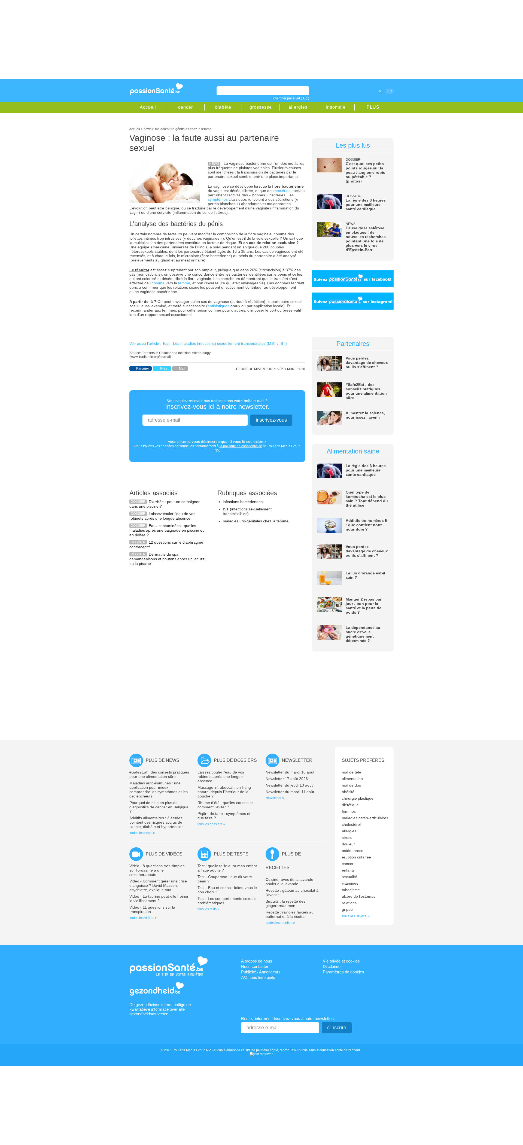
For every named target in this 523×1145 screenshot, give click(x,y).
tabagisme (351, 890)
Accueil (148, 107)
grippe (347, 909)
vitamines (350, 883)
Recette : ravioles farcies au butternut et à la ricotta (290, 914)
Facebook (349, 91)
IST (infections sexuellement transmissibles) (247, 511)
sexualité (349, 877)
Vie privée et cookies (341, 961)
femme (184, 283)
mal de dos (351, 785)
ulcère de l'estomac (358, 896)
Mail (182, 368)
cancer (185, 107)
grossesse (261, 107)
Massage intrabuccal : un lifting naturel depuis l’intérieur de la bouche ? (224, 791)
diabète (223, 107)
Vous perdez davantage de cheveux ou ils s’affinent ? (367, 362)
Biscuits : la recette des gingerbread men (285, 903)
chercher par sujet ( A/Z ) (291, 98)
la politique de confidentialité (241, 446)
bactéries (282, 190)
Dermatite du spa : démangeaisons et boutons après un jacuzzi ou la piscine (167, 559)
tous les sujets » (356, 916)
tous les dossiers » (211, 824)
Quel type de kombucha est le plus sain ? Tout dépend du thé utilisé (367, 498)
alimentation (352, 778)
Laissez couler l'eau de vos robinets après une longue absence (162, 515)
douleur (348, 844)
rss (357, 91)
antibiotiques (218, 306)
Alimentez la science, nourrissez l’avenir (365, 415)
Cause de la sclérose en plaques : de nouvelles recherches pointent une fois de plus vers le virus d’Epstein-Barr (366, 239)
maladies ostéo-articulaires (365, 818)
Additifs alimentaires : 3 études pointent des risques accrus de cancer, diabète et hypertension (156, 822)
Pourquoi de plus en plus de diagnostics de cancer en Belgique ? (158, 807)
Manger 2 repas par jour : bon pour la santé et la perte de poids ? (363, 605)
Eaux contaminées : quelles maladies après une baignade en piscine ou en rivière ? (167, 530)
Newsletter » (275, 798)
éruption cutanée (356, 857)
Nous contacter (254, 966)
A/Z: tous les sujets (258, 977)
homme (158, 283)
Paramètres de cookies (343, 972)
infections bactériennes (243, 502)
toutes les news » (142, 833)
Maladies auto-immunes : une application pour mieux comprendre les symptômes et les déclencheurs (158, 789)
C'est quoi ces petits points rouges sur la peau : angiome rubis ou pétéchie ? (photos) (365, 172)
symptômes (218, 199)
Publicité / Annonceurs (261, 972)
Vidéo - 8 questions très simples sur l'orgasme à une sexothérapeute (156, 870)
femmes (349, 811)
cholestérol (351, 824)
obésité (348, 792)
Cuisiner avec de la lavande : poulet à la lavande (290, 881)
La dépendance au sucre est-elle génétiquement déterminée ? (363, 634)
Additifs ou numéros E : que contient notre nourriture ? (366, 524)
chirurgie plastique (357, 798)
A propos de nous (256, 961)
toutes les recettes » (280, 923)
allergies (298, 107)
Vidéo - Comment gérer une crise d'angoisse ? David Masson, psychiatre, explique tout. (158, 885)
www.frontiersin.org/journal (150, 357)
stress (347, 837)
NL (381, 91)
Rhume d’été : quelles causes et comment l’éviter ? (225, 804)
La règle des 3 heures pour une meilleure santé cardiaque (366, 204)
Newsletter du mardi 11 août (290, 792)
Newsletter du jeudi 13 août (289, 785)
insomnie (336, 107)
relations (349, 903)
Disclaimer (332, 966)
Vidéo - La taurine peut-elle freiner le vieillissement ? (158, 898)
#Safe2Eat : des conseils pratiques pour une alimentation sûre (366, 391)
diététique (350, 805)
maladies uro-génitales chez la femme (255, 521)
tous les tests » (208, 909)
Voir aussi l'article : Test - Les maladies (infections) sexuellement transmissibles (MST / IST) (208, 343)
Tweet (164, 368)
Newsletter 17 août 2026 (287, 778)
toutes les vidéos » (143, 918)
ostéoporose (352, 850)
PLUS (373, 107)
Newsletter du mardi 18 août (290, 772)
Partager (142, 368)
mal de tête (351, 772)
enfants (348, 870)
